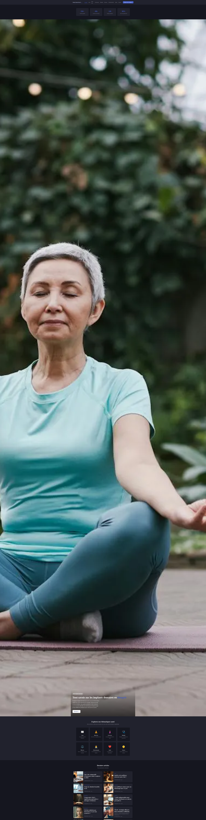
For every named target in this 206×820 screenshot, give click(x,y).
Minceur (105, 2)
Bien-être (92, 2)
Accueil (86, 2)
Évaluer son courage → (128, 2)
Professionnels (111, 2)
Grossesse (97, 2)
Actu (89, 2)
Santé (116, 2)
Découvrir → (76, 711)
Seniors (119, 2)
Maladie (101, 2)
